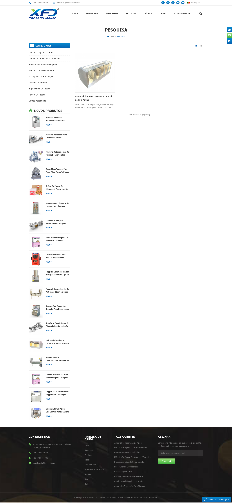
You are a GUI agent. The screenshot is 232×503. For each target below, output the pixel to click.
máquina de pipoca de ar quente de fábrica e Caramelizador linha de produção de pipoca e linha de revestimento (57, 136)
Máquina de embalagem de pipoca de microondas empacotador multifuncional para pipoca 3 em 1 (57, 153)
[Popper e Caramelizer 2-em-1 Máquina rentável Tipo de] (36, 276)
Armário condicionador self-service (129, 481)
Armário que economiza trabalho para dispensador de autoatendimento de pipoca (57, 308)
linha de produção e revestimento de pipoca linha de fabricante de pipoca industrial (56, 222)
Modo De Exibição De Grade (196, 46)
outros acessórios (37, 101)
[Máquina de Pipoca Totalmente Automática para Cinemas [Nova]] (36, 122)
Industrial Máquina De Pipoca (43, 64)
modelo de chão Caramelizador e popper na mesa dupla (57, 359)
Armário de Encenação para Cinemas (129, 486)
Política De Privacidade (94, 469)
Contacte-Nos (90, 465)
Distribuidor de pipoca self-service (128, 476)
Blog (163, 13)
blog (86, 479)
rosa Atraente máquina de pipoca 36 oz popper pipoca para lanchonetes (57, 239)
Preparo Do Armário (38, 82)
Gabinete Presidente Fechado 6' (127, 452)
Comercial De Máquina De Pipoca (45, 58)
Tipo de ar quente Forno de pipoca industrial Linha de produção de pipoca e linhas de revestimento (57, 325)
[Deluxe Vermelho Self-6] (36, 259)
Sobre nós (92, 13)
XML (86, 484)
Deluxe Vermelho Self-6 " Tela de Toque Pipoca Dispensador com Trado (56, 256)
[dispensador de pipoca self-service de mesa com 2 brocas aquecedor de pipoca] (36, 413)
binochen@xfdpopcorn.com (68, 3)
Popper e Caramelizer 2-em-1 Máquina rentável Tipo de (58, 273)
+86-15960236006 (40, 3)
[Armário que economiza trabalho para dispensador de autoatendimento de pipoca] (36, 310)
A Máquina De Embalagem (41, 76)
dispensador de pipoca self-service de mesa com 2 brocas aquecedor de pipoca (57, 410)
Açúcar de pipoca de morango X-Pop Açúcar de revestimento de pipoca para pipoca (57, 188)
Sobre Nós (89, 450)
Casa (75, 13)
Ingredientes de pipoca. (40, 88)
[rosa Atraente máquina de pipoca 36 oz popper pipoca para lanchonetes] (36, 242)
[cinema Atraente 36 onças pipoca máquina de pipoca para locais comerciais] (36, 379)
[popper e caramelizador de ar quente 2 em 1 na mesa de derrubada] (36, 293)
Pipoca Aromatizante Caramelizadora (130, 462)
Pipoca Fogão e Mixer (123, 472)
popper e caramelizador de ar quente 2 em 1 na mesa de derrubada (57, 290)
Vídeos (148, 13)
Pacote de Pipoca (37, 94)
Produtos (112, 13)
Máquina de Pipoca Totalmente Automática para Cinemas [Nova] (56, 119)
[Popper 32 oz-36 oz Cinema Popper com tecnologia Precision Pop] (36, 396)
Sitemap (88, 474)
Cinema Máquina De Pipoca (42, 52)
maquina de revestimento (41, 70)
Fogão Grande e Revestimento (126, 467)
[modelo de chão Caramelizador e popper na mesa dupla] (36, 362)
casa (87, 446)
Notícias (131, 13)
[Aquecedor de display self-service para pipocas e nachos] (36, 207)
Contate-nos (182, 13)
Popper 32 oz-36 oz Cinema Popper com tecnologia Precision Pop (58, 393)
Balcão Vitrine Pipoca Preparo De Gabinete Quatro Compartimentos (57, 342)
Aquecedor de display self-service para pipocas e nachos (57, 205)
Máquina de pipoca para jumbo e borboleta (132, 457)
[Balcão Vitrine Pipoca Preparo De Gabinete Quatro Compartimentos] (36, 345)
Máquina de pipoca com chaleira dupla (130, 447)
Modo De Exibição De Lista (201, 46)
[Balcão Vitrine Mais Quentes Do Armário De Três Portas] (95, 73)
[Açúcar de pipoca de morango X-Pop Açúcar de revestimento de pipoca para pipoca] (36, 190)
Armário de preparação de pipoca (128, 443)
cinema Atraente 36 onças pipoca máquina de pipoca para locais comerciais (57, 376)
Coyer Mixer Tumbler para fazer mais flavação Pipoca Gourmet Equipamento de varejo (57, 171)
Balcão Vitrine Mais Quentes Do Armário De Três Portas (94, 98)
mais (48, 125)
